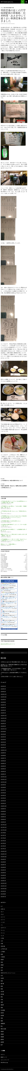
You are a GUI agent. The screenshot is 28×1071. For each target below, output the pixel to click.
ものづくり (3, 927)
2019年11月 (3, 779)
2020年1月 (3, 774)
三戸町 (2, 938)
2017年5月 (3, 840)
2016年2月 (3, 878)
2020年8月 (3, 755)
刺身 (5, 7)
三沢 (2, 941)
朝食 (2, 988)
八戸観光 (3, 951)
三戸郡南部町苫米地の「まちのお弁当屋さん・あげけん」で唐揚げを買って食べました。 (13, 669)
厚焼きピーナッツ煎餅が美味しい (8, 544)
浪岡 (2, 1002)
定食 (2, 967)
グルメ (2, 7)
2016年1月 (3, 880)
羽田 (13, 7)
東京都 (7, 7)
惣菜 (2, 980)
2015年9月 (3, 891)
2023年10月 (3, 697)
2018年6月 (3, 814)
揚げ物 (2, 983)
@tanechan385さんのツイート (8, 644)
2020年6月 (3, 760)
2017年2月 (3, 846)
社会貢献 (3, 1010)
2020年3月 (3, 768)
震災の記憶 (3, 1028)
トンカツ (3, 922)
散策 (2, 986)
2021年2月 (3, 744)
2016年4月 (3, 872)
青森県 (2, 1036)
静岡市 (2, 1039)
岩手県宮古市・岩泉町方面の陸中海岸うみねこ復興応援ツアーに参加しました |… (9, 602)
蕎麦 (2, 1020)
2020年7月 (3, 758)
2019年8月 (3, 787)
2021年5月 (3, 736)
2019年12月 (3, 776)
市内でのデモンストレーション (8, 973)
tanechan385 (11, 23)
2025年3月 (3, 686)
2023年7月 (3, 705)
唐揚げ (2, 965)
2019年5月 (3, 795)
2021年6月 (3, 734)
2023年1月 (3, 713)
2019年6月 (3, 792)
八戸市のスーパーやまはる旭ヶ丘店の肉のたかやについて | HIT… (9, 589)
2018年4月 (3, 819)
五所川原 (3, 946)
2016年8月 (3, 862)
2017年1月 (3, 848)
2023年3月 (3, 710)
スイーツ (3, 917)
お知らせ (3, 909)
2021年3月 (3, 742)
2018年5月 (3, 816)
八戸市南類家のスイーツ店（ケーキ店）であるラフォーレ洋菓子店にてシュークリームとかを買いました (14, 540)
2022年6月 (3, 720)
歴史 (2, 996)
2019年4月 (3, 798)
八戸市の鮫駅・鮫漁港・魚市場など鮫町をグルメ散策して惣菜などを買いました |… (9, 597)
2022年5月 (3, 723)
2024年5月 (3, 689)
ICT (2, 906)
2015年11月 (3, 886)
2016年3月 (3, 875)
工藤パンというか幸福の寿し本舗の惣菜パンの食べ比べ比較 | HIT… (9, 593)
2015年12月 (3, 883)
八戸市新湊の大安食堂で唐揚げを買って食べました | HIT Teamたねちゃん (9, 607)
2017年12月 (3, 824)
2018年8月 (3, 811)
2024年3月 (3, 691)
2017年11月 (3, 827)
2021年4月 (3, 739)
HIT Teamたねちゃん (7, 2)
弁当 (2, 975)
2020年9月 (3, 752)
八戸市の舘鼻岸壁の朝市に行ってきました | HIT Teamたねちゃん (9, 584)
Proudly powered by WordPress (7, 1069)
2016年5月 (3, 870)
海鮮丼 (10, 7)
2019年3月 (3, 800)
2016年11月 (3, 854)
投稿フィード (4, 1057)
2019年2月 (3, 803)
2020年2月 (3, 771)
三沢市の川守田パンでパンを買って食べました (12, 676)
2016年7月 (3, 864)
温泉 (2, 1007)
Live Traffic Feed (9, 581)
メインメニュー (26, 2)
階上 (2, 1026)
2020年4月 (3, 766)
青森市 (2, 1031)
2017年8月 (3, 832)
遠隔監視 (3, 1023)
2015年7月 (3, 896)
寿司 (2, 970)
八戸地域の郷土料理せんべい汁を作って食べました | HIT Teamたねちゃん (9, 616)
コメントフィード (5, 1059)
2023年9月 (3, 699)
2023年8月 (3, 702)
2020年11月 (3, 750)
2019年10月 (3, 782)
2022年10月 (3, 718)
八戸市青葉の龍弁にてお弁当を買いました (11, 521)
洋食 (2, 999)
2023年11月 (3, 694)
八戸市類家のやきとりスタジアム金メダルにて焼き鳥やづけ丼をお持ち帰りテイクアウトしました (14, 516)
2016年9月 (3, 859)
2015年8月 (3, 894)
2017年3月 (3, 843)
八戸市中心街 (4, 949)
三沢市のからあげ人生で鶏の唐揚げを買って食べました (14, 662)
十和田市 (3, 957)
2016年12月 (3, 851)
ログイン (3, 1054)
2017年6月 (3, 838)
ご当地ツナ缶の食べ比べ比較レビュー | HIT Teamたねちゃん (9, 621)
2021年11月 (3, 728)
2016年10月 (3, 856)
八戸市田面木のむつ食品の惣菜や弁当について (12, 479)
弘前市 (2, 978)
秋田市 (2, 1012)
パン (2, 925)
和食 (2, 962)
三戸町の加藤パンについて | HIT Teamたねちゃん (9, 612)
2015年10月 (3, 888)
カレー (2, 911)
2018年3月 (3, 822)
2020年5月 (3, 763)
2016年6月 (3, 867)
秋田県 (2, 1015)
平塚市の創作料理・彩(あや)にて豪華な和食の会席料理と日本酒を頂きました (14, 485)
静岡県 (2, 1042)
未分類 (2, 991)
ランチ (2, 935)
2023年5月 (3, 707)
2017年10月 (3, 830)
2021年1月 (3, 747)
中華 (2, 943)
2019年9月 (3, 784)
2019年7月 (3, 790)
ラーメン (3, 930)
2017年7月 (3, 835)
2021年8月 (3, 731)
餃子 (2, 1044)
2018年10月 (3, 806)
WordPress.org (4, 1062)
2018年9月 (3, 808)
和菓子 (2, 959)
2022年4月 (3, 726)
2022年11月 (3, 715)
